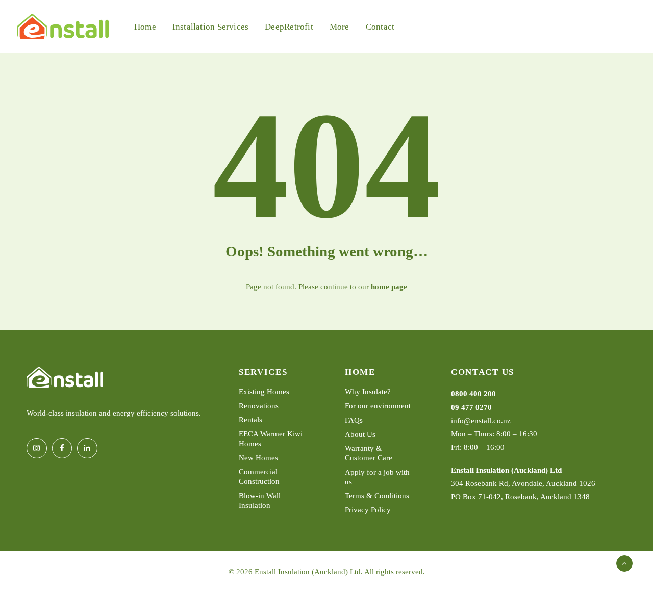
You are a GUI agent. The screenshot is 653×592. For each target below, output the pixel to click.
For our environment (378, 406)
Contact (380, 27)
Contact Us (482, 372)
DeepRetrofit (289, 27)
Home (145, 27)
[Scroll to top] (624, 562)
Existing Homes (264, 392)
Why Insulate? (368, 392)
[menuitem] (145, 26)
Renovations (259, 406)
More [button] (339, 27)
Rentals (250, 420)
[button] (37, 448)
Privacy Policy (368, 510)
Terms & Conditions (377, 496)
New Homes (258, 458)
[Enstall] (63, 26)
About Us (360, 434)
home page (389, 286)
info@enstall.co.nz (481, 420)
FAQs (354, 420)
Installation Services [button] (210, 27)
